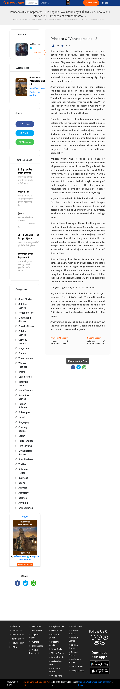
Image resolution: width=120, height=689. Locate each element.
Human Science (22, 405)
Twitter (26, 133)
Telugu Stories (77, 670)
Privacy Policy (18, 634)
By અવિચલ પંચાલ (37, 88)
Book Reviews (25, 459)
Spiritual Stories (22, 306)
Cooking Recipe (22, 429)
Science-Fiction (23, 471)
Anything (23, 503)
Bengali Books (57, 657)
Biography (23, 422)
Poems (22, 353)
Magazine (23, 348)
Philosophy (24, 412)
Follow (37, 52)
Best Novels (37, 630)
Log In (105, 2)
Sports (21, 483)
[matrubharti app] (68, 2)
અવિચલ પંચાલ (36, 44)
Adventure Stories (23, 397)
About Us (16, 626)
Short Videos (37, 646)
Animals (22, 488)
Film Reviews (25, 445)
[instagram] (99, 637)
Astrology (23, 493)
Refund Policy (18, 643)
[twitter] (105, 637)
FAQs (14, 647)
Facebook (26, 124)
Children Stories (22, 333)
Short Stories (25, 299)
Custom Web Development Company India (94, 683)
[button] (36, 2)
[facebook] (93, 637)
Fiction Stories (26, 312)
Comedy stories (22, 341)
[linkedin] (102, 642)
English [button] (44, 3)
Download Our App (77, 361)
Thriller (22, 464)
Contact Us (17, 630)
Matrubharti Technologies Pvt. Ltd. (36, 683)
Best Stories (37, 626)
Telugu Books (57, 653)
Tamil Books (56, 649)
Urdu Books (56, 676)
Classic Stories (26, 326)
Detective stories (23, 383)
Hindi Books (56, 630)
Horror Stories (25, 440)
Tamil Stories (77, 666)
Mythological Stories (25, 452)
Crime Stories (25, 508)
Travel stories (25, 358)
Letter (21, 436)
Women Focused (22, 365)
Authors (35, 642)
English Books (57, 626)
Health (21, 417)
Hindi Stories (77, 626)
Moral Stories (25, 390)
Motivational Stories (24, 319)
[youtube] (96, 642)
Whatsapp (26, 142)
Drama (21, 371)
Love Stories (25, 376)
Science (22, 498)
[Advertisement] (25, 606)
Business (23, 478)
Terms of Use (18, 639)
